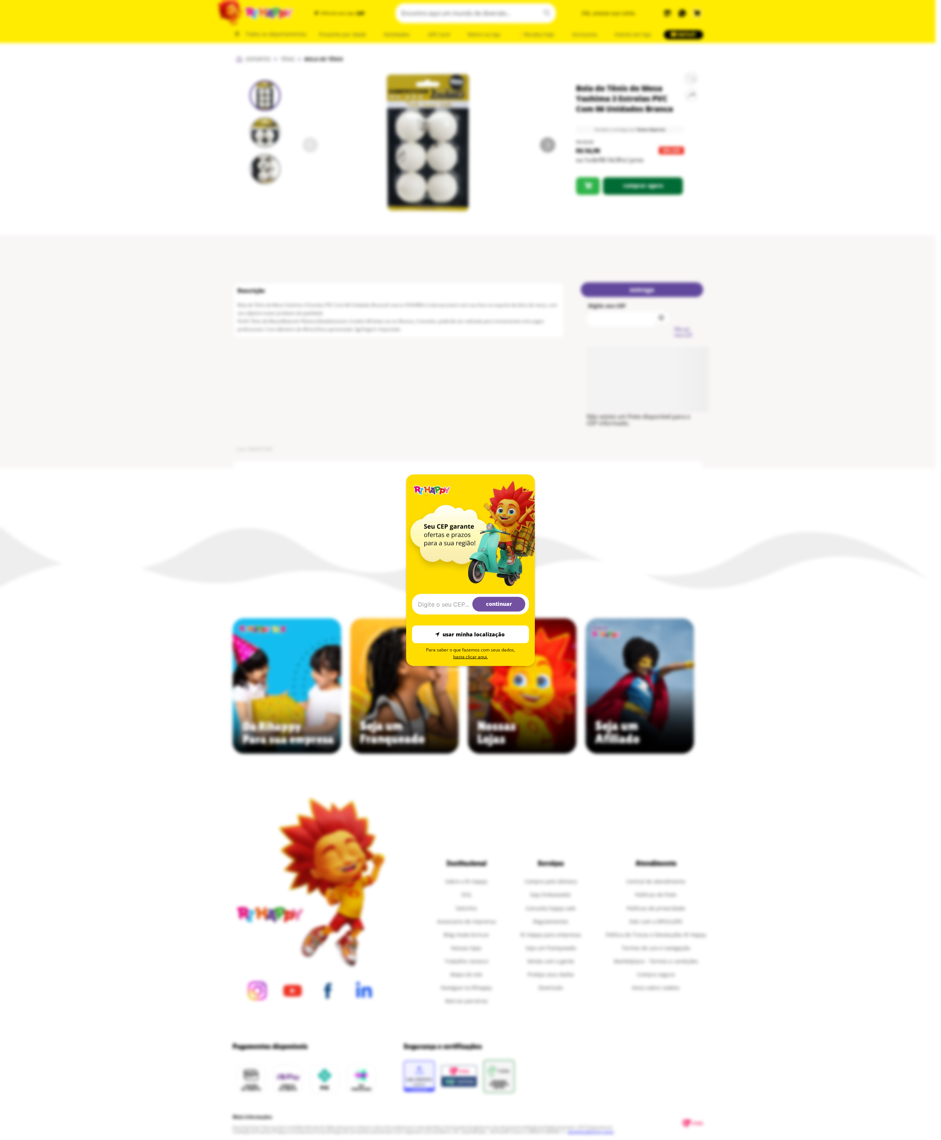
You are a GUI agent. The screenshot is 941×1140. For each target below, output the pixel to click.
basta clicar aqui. (470, 656)
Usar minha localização (474, 634)
